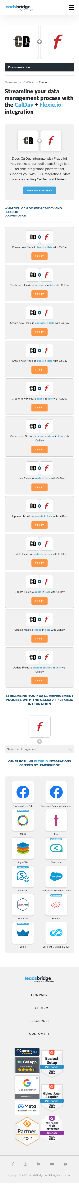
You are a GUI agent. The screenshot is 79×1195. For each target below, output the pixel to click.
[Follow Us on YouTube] (52, 1164)
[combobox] (39, 749)
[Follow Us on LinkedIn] (38, 1164)
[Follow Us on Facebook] (13, 1164)
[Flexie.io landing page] (57, 42)
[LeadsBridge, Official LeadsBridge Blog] (19, 7)
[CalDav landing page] (22, 42)
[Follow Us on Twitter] (65, 1164)
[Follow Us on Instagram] (25, 1164)
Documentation (19, 67)
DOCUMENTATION (15, 215)
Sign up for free (39, 190)
